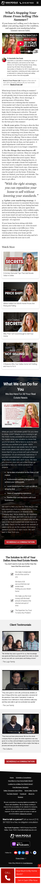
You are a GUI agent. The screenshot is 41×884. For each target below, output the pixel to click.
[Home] (9, 2)
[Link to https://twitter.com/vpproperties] (31, 852)
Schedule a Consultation (20, 542)
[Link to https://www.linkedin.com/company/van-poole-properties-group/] (23, 852)
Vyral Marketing (28, 863)
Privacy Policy (20, 858)
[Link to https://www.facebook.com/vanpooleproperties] (19, 852)
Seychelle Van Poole (16, 58)
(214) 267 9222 (28, 3)
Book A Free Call (16, 85)
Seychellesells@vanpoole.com (27, 830)
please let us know (26, 814)
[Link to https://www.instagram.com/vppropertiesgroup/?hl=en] (27, 852)
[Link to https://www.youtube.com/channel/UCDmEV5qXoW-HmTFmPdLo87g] (15, 852)
